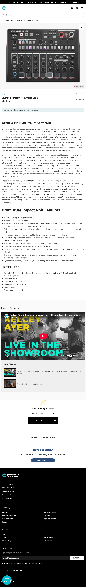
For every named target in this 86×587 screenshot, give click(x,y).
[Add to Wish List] (81, 26)
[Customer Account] (71, 8)
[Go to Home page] (4, 8)
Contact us (19, 110)
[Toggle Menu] (81, 8)
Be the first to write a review (43, 421)
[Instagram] (17, 570)
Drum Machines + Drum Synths (27, 20)
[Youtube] (14, 570)
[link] (78, 93)
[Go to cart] (76, 8)
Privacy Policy (38, 563)
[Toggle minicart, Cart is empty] (76, 8)
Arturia (4, 94)
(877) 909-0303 (7, 498)
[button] (7, 580)
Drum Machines (7, 20)
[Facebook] (21, 570)
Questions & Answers (43, 437)
